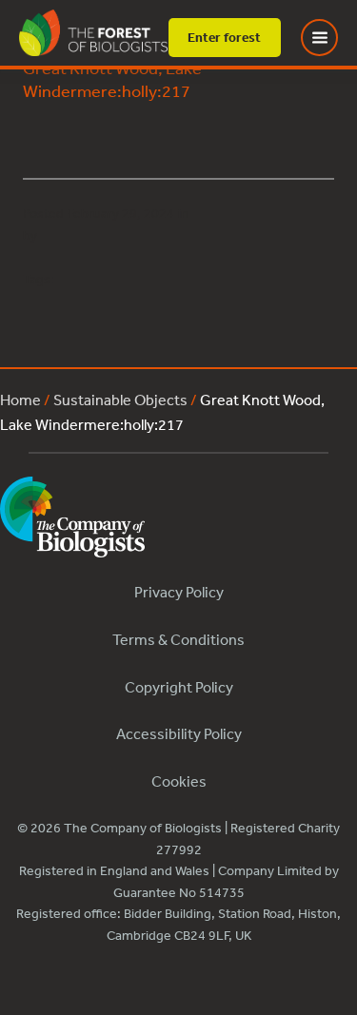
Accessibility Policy (179, 733)
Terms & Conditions (178, 639)
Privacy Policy (179, 591)
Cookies (179, 781)
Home (20, 399)
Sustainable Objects (120, 399)
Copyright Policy (179, 686)
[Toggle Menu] (331, 38)
